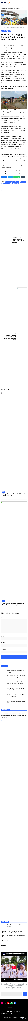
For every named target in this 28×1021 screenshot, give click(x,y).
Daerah (9, 183)
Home (2, 1011)
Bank (2, 713)
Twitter (10, 177)
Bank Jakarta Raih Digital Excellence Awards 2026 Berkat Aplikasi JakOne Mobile (15, 683)
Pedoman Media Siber (7, 1013)
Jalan (19, 713)
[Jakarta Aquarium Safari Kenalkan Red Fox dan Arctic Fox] (3, 690)
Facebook (4, 177)
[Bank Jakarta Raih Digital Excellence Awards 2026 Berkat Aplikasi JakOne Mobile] (3, 683)
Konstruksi (13, 715)
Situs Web (3, 649)
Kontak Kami (9, 1011)
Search (25, 994)
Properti (24, 715)
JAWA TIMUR (4, 30)
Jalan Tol (23, 713)
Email (23, 177)
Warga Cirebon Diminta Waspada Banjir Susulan (13, 495)
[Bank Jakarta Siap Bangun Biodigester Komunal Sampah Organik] (3, 677)
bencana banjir (21, 50)
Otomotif (19, 715)
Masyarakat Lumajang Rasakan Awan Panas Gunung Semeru (13, 604)
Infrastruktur (14, 713)
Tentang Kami (17, 1011)
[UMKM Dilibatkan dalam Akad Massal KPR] (3, 702)
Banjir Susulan (23, 181)
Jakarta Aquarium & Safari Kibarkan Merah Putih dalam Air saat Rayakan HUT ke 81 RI (17, 670)
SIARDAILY (10, 1007)
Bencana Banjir (4, 183)
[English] (23, 1019)
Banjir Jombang (8, 181)
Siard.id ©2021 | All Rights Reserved (14, 1017)
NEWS (9, 30)
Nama (3, 636)
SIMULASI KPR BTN (14, 918)
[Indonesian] (26, 1019)
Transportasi (4, 717)
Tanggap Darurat (15, 183)
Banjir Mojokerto (15, 181)
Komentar (4, 618)
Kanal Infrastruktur (5, 715)
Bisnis (5, 713)
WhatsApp (17, 177)
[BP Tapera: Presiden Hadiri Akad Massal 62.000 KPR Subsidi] (3, 696)
